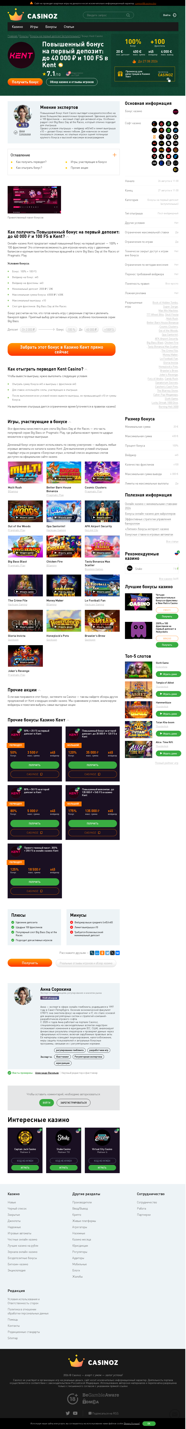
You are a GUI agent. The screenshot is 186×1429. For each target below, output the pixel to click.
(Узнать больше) (132, 1423)
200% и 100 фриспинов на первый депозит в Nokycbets (166, 627)
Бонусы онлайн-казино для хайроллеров (150, 513)
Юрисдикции (80, 1245)
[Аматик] (161, 156)
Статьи (69, 27)
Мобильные (79, 1264)
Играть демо (27, 478)
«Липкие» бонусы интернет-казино (147, 529)
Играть (25, 1167)
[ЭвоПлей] (175, 156)
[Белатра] (161, 163)
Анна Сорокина (24, 132)
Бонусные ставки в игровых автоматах (149, 534)
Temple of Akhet (165, 682)
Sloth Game (162, 663)
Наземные (78, 1233)
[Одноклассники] (102, 953)
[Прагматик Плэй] (161, 137)
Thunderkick (162, 686)
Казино (17, 27)
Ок (148, 1423)
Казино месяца (81, 1239)
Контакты (14, 1325)
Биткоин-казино (18, 1264)
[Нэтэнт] (175, 123)
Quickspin (13, 639)
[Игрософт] (175, 163)
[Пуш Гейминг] (168, 137)
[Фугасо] (154, 156)
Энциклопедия (16, 1270)
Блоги (76, 1270)
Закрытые (14, 1214)
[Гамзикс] (175, 137)
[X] (112, 953)
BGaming (13, 491)
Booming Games (94, 569)
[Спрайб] (154, 163)
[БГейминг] (175, 169)
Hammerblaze (163, 702)
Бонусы (51, 27)
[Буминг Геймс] (175, 143)
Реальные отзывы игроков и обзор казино (86, 963)
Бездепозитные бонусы (22, 1258)
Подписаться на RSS (105, 1413)
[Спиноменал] (168, 143)
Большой (73, 745)
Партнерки (144, 1214)
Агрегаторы (79, 1227)
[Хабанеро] (161, 123)
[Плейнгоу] (175, 130)
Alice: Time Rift (164, 742)
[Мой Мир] (97, 953)
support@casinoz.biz (145, 3)
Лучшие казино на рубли (23, 1245)
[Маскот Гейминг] (168, 163)
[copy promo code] (41, 774)
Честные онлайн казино (22, 1239)
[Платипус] (168, 156)
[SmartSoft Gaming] (154, 150)
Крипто (76, 1214)
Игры (34, 27)
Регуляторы (79, 1252)
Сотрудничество (147, 1202)
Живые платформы (84, 1221)
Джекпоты (14, 1221)
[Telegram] (107, 953)
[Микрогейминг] (168, 130)
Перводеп (15, 745)
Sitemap (13, 1338)
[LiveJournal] (92, 953)
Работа (141, 1208)
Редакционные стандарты (24, 1332)
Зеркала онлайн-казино (22, 1252)
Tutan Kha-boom (165, 722)
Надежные (14, 1227)
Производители (82, 1202)
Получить (35, 765)
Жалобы (77, 1276)
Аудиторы (78, 1258)
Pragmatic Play (55, 494)
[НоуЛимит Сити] (154, 130)
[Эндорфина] (154, 123)
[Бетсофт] (161, 143)
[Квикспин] (154, 137)
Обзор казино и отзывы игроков (72, 82)
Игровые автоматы (19, 1233)
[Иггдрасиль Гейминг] (161, 130)
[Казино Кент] (175, 111)
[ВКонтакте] (117, 953)
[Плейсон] (168, 150)
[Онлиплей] (175, 150)
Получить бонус (25, 82)
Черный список (17, 1208)
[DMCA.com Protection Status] (91, 1403)
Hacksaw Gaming (56, 530)
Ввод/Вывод (80, 1208)
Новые (12, 1202)
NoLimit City (91, 530)
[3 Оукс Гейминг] (161, 150)
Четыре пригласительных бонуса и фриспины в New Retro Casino (167, 599)
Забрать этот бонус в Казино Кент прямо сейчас (61, 349)
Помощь (13, 1319)
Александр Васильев (47, 1073)
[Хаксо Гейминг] (168, 123)
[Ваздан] (154, 143)
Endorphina (161, 666)
